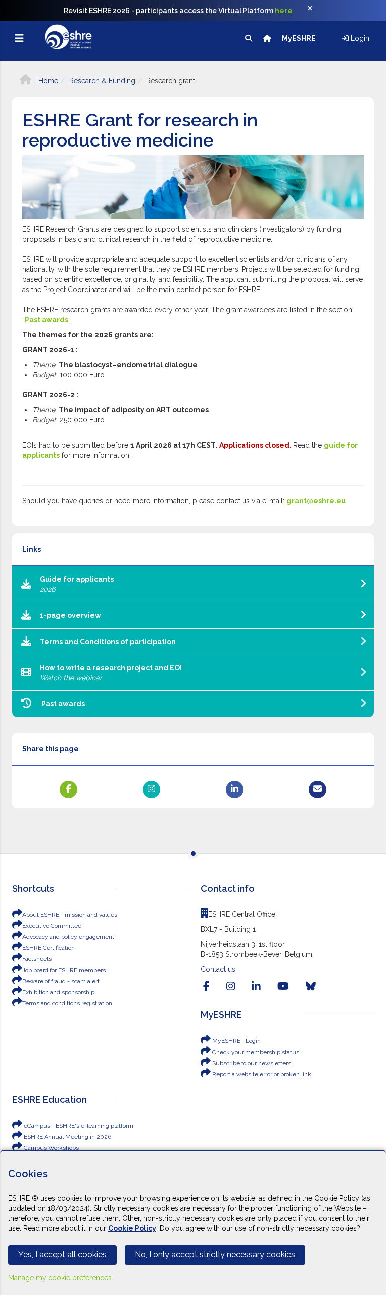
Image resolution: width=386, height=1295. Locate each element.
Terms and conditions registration (67, 1003)
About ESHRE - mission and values (69, 914)
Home (47, 81)
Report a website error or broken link (261, 1074)
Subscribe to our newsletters (251, 1063)
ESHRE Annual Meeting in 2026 (66, 1136)
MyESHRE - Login (236, 1040)
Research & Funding (102, 81)
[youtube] (283, 986)
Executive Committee (51, 925)
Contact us (218, 969)
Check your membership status (255, 1052)
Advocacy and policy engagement (68, 936)
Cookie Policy (132, 1228)
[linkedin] (256, 986)
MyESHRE (299, 38)
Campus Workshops (50, 1148)
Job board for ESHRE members (64, 970)
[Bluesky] (311, 986)
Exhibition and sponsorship (58, 992)
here (284, 11)
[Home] (268, 38)
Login (359, 38)
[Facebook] (206, 986)
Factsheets (37, 958)
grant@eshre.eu (316, 501)
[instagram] (230, 986)
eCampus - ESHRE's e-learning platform (77, 1125)
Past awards (46, 320)
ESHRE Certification (48, 947)
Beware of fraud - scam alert (61, 981)
